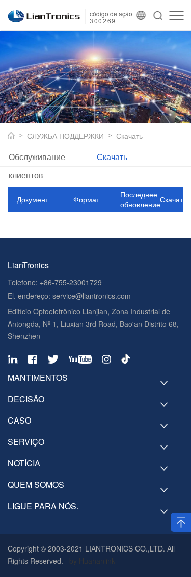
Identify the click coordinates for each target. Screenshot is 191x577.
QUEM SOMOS (36, 484)
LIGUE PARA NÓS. (43, 506)
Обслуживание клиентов (37, 158)
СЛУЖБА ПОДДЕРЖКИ (65, 135)
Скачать (129, 135)
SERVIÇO (26, 442)
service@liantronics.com (90, 296)
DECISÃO (26, 399)
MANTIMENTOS (38, 377)
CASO (19, 420)
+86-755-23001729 (71, 282)
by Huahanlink (92, 561)
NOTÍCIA (24, 463)
